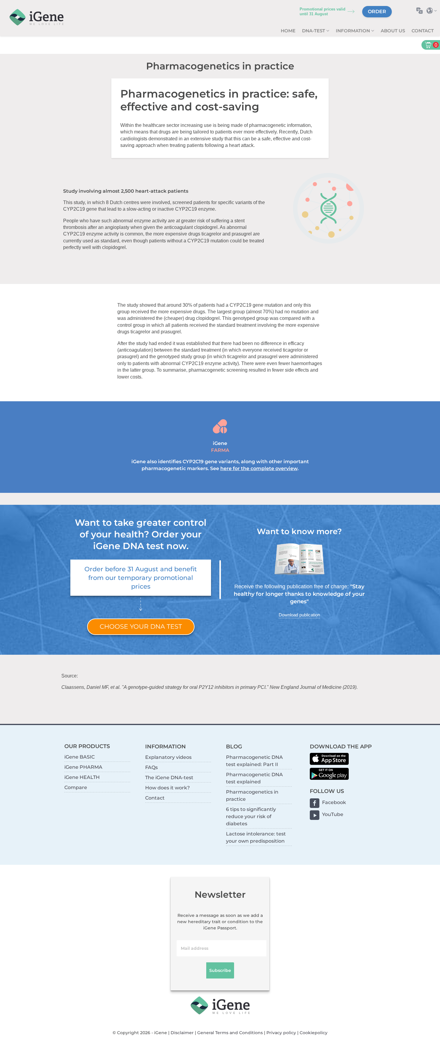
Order (377, 11)
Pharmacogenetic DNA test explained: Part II (254, 760)
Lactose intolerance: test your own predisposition (256, 837)
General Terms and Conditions (230, 1032)
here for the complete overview (259, 468)
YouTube (332, 814)
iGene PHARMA (83, 767)
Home (288, 30)
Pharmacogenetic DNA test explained (254, 778)
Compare (75, 787)
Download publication (299, 614)
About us (393, 30)
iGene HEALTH (82, 777)
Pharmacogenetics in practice (252, 795)
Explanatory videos (168, 757)
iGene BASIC (79, 757)
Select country (433, 10)
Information (353, 30)
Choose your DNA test (141, 626)
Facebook (334, 802)
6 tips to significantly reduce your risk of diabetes (251, 816)
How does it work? (167, 788)
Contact (423, 30)
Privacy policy (281, 1032)
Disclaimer (182, 1032)
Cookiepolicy (313, 1032)
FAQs (151, 767)
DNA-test (314, 30)
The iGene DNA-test (169, 777)
